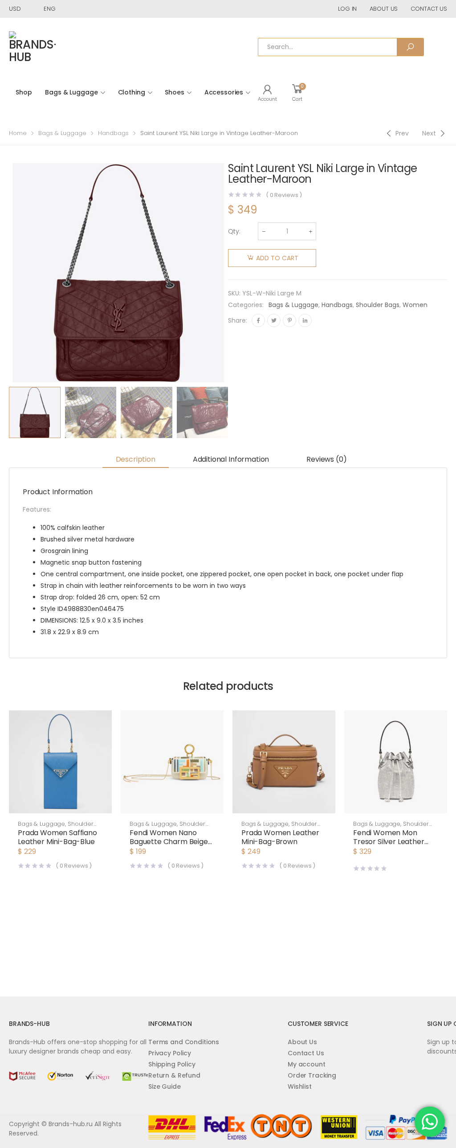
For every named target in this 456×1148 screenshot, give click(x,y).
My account (307, 1064)
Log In (347, 8)
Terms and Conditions (183, 1041)
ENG (50, 8)
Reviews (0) (326, 459)
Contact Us (306, 1053)
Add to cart (277, 258)
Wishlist (300, 1086)
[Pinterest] (289, 320)
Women (415, 304)
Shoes (174, 92)
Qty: (234, 231)
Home (18, 133)
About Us (302, 1041)
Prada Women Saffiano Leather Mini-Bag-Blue (57, 837)
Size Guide (164, 1086)
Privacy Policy (169, 1053)
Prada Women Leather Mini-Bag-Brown (280, 837)
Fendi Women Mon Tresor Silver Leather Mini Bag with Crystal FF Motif (393, 846)
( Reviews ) (284, 195)
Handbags (113, 133)
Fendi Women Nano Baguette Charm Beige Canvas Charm (169, 842)
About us (384, 8)
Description (135, 459)
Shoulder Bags (377, 304)
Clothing (131, 92)
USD (15, 8)
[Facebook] (258, 320)
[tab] (135, 459)
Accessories (223, 92)
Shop (24, 92)
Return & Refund (174, 1075)
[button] (60, 804)
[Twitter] (274, 320)
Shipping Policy (171, 1064)
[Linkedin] (305, 320)
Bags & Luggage (71, 92)
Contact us (429, 8)
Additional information (231, 459)
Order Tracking (312, 1075)
